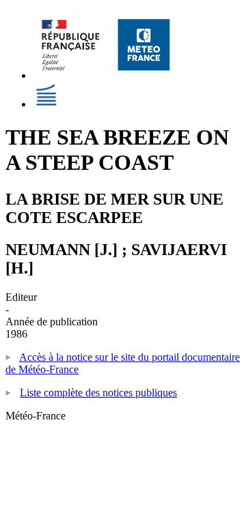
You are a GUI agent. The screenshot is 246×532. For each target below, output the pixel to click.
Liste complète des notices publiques (98, 392)
